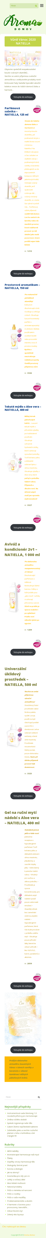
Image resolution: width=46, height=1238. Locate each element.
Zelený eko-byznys (15, 1214)
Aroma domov (29, 1235)
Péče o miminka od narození (19, 1190)
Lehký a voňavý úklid (16, 1179)
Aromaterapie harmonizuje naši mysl (23, 1154)
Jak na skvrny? (13, 1172)
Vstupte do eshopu (23, 96)
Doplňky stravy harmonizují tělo (21, 1161)
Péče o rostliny (13, 1194)
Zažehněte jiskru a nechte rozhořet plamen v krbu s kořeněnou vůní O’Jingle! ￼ (22, 1133)
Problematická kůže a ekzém (19, 1201)
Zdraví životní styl (14, 1211)
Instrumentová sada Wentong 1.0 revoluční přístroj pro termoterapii (22, 1114)
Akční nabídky (13, 1151)
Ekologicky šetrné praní (17, 1165)
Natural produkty (14, 1186)
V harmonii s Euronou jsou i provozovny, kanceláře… (19, 1206)
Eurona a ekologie (15, 1169)
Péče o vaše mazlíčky (16, 1197)
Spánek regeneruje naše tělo (19, 1123)
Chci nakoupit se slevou (14, 1226)
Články (10, 1158)
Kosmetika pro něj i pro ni (18, 1176)
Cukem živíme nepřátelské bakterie (22, 1126)
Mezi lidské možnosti (16, 1183)
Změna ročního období (17, 1119)
